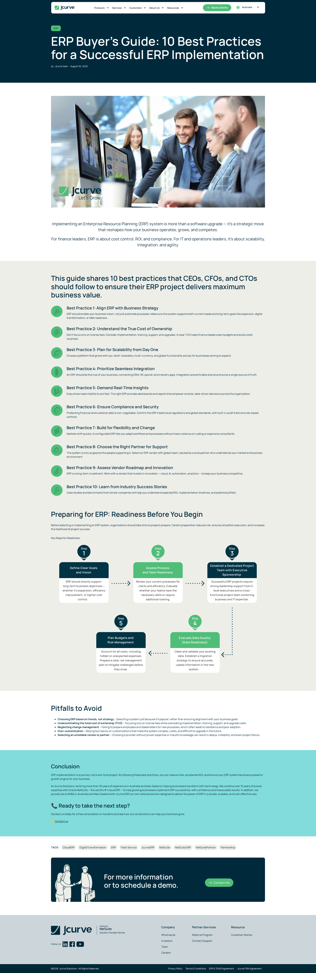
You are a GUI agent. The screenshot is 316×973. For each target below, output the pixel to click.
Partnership (228, 847)
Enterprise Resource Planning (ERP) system (123, 223)
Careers (166, 952)
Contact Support (202, 941)
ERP (55, 28)
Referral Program (202, 935)
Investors (166, 941)
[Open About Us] (163, 8)
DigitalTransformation (92, 847)
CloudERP (69, 847)
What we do (168, 935)
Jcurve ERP (122, 794)
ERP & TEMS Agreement (221, 968)
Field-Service (129, 847)
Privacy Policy (175, 968)
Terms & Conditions (195, 968)
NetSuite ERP (183, 847)
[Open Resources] (182, 8)
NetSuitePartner (206, 847)
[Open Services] (125, 8)
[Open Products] (108, 8)
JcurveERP (148, 847)
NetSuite (164, 847)
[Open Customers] (145, 8)
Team (164, 947)
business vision (104, 314)
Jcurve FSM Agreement (249, 968)
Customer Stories (241, 935)
